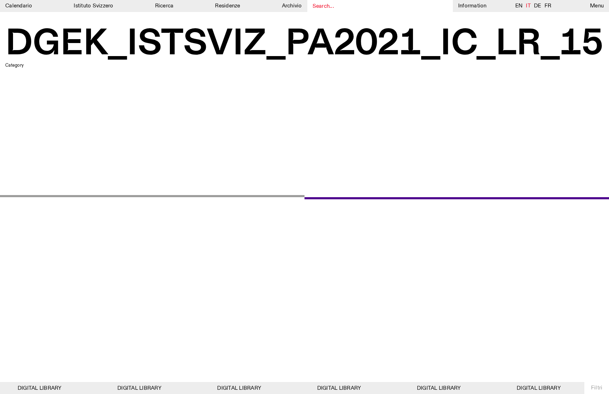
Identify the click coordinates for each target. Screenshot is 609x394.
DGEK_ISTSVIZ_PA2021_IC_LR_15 (304, 44)
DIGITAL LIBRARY (37, 388)
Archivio (292, 5)
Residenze (227, 5)
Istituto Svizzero (93, 5)
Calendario (18, 5)
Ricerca (164, 5)
